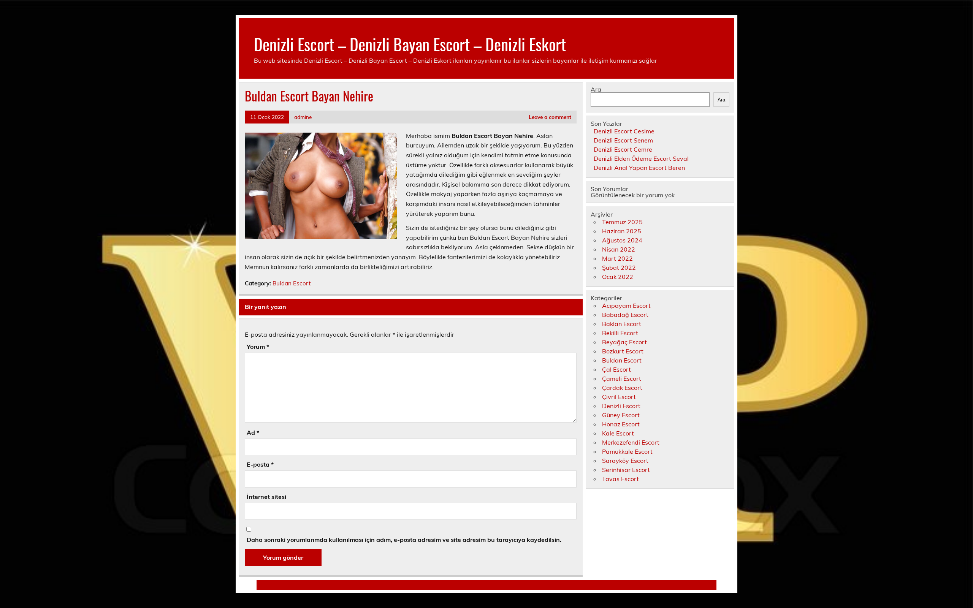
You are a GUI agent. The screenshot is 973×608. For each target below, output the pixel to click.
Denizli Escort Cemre (623, 149)
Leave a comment (550, 117)
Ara (596, 89)
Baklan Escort (621, 324)
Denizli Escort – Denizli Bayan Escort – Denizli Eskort (410, 44)
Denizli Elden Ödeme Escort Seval (641, 158)
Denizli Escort (621, 406)
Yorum (258, 347)
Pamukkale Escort (627, 451)
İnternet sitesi (266, 497)
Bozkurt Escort (622, 351)
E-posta (260, 464)
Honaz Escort (621, 424)
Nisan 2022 (618, 249)
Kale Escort (618, 433)
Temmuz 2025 (622, 222)
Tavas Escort (620, 479)
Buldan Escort (292, 283)
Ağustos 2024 (622, 240)
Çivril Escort (619, 397)
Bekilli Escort (620, 333)
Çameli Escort (621, 378)
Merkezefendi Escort (630, 442)
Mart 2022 (617, 258)
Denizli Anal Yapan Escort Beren (639, 167)
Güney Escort (621, 415)
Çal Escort (616, 369)
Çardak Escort (622, 387)
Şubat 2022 (619, 267)
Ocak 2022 (617, 276)
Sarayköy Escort (625, 460)
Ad (253, 432)
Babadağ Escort (625, 314)
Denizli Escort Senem (623, 140)
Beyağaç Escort (624, 342)
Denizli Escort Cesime (624, 131)
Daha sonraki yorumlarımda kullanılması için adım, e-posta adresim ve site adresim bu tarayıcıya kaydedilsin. (404, 540)
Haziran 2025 (621, 231)
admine (303, 117)
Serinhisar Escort (626, 469)
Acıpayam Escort (626, 305)
